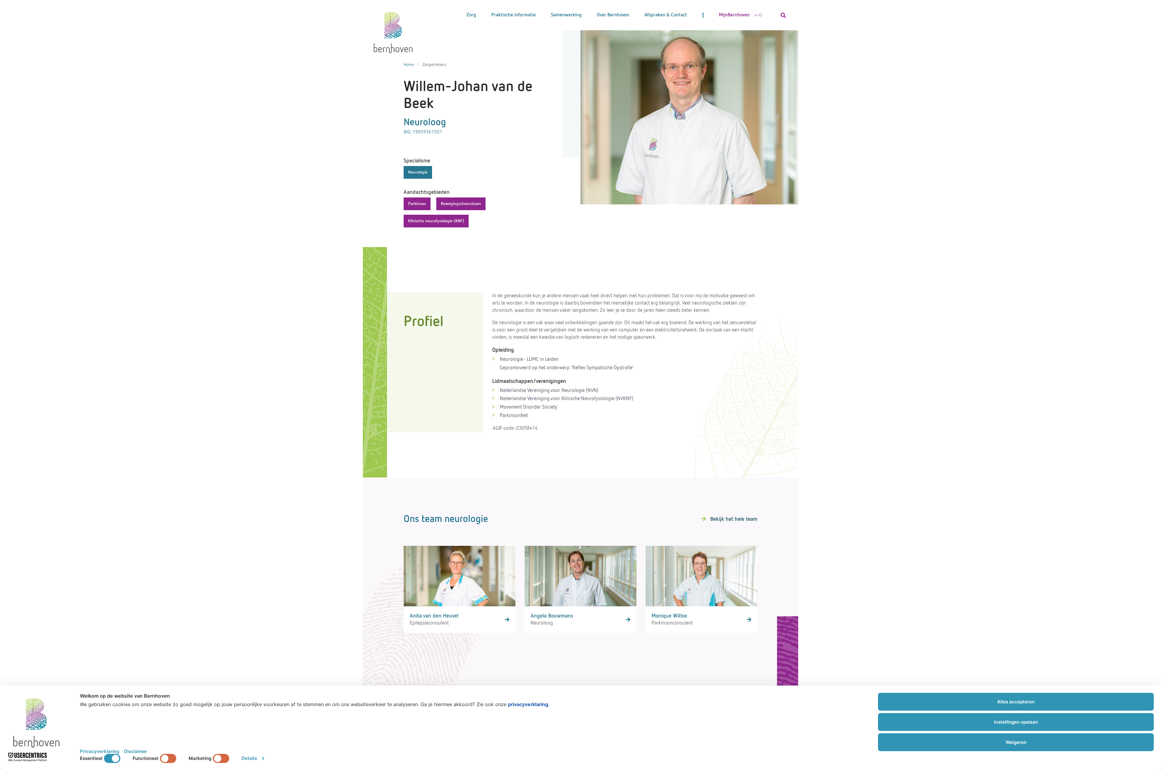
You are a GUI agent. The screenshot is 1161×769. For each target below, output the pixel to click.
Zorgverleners (434, 65)
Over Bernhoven (613, 15)
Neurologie (418, 172)
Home (409, 65)
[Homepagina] (393, 30)
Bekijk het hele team (733, 519)
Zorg (471, 15)
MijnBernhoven (734, 15)
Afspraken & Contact (666, 15)
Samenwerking (566, 15)
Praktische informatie (513, 15)
